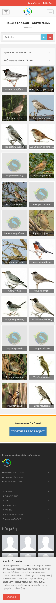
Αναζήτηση (35, 3)
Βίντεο (8, 500)
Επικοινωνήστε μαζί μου (14, 472)
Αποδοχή (12, 597)
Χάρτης (8, 509)
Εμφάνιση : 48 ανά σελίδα (17, 52)
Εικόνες (8, 491)
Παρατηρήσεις (11, 496)
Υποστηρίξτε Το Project (28, 431)
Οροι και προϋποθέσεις (13, 477)
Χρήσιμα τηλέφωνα (14, 514)
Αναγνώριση (10, 505)
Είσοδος (48, 3)
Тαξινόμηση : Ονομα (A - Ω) (18, 60)
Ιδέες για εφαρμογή (14, 519)
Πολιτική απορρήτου (12, 481)
